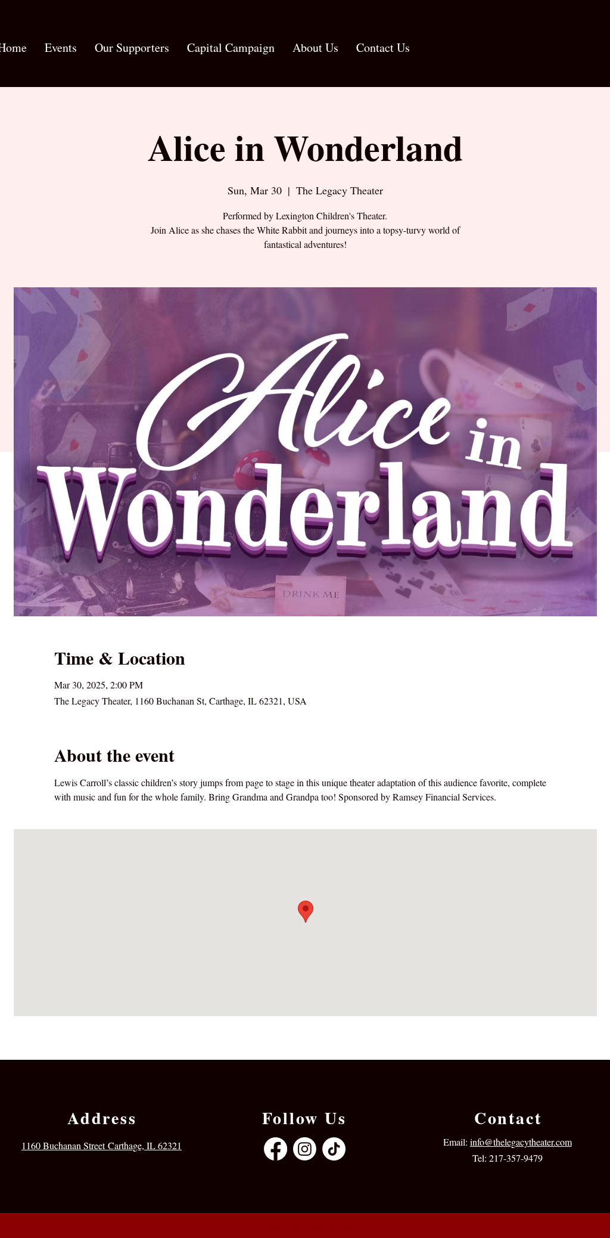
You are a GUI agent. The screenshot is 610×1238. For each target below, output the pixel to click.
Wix (346, 1227)
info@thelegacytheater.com (521, 1141)
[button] (61, 48)
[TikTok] (334, 1149)
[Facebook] (275, 1149)
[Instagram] (304, 1149)
